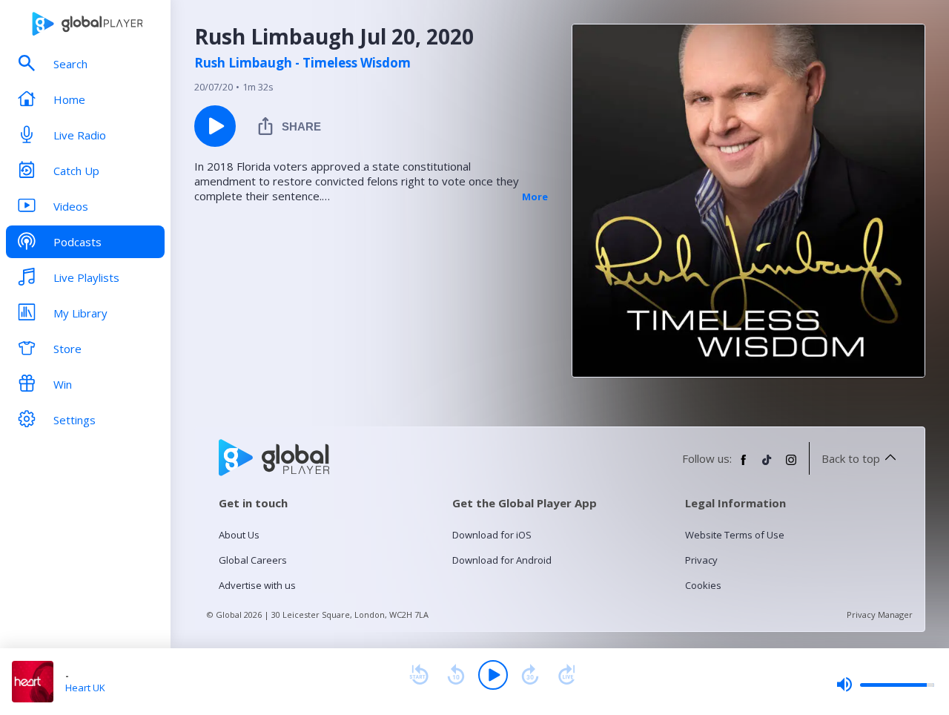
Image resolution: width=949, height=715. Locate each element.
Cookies (703, 585)
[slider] (885, 684)
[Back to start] (419, 675)
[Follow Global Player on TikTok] (767, 465)
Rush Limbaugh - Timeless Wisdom (302, 63)
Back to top (850, 458)
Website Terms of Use (734, 534)
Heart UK (85, 687)
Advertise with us (257, 585)
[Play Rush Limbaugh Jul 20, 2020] (215, 126)
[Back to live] (567, 675)
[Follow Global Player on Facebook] (743, 465)
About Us (239, 534)
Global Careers (253, 560)
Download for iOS (492, 534)
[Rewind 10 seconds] (456, 675)
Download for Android (502, 560)
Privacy (701, 560)
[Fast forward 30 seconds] (530, 675)
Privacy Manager (880, 614)
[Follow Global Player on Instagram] (791, 465)
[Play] (493, 675)
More (535, 196)
